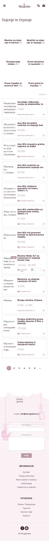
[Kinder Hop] (36, 270)
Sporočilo (26, 435)
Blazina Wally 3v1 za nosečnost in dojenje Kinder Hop (28, 258)
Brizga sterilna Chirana (29, 300)
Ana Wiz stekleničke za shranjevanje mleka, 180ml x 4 (30, 211)
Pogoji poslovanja (26, 476)
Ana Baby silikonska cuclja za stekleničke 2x (30, 103)
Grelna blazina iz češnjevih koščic (26, 343)
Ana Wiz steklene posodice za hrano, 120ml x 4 (27, 188)
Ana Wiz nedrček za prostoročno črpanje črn (30, 166)
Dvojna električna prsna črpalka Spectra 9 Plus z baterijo (30, 321)
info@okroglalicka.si (29, 414)
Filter (42, 94)
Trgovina (26, 508)
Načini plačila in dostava (26, 480)
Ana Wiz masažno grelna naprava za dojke (30, 145)
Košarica (26, 516)
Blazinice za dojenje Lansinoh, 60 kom (28, 280)
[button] (28, 157)
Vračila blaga (26, 483)
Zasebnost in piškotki (26, 487)
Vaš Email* (26, 425)
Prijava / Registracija (26, 504)
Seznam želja (26, 512)
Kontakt (26, 472)
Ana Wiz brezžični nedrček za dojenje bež (30, 124)
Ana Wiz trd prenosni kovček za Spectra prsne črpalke (30, 234)
